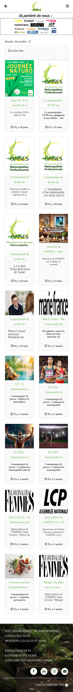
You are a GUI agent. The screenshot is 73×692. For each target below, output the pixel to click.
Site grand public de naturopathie (32, 631)
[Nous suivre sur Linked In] (44, 671)
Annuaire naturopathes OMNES (29, 660)
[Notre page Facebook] (33, 671)
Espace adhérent (18, 650)
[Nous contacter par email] (64, 671)
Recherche (16, 51)
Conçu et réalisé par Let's (50, 684)
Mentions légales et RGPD (25, 640)
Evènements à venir (20, 655)
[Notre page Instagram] (54, 671)
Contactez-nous (17, 636)
